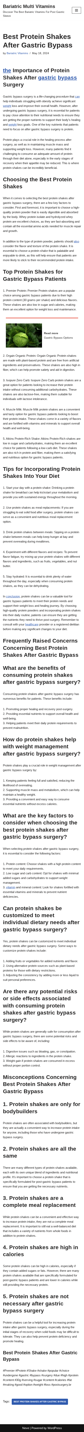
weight (7, 105)
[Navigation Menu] (76, 10)
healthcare (31, 624)
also (76, 241)
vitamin (10, 887)
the (7, 70)
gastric (47, 78)
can (77, 96)
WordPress (54, 1428)
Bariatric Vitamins (17, 53)
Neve (25, 1428)
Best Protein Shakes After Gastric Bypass (40, 1401)
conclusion (13, 596)
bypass (67, 78)
